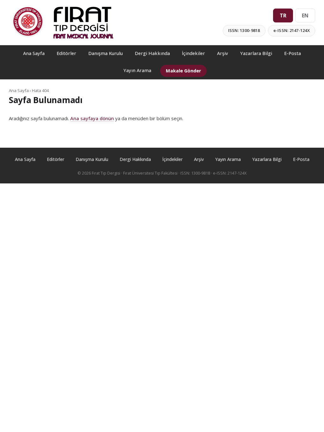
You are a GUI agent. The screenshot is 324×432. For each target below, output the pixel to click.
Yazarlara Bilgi (256, 53)
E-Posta (292, 53)
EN (305, 15)
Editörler (66, 53)
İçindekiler (193, 53)
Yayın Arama (137, 70)
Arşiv (222, 53)
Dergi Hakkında (152, 53)
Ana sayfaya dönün (92, 118)
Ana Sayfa (34, 53)
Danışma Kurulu (105, 53)
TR (283, 15)
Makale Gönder (183, 71)
